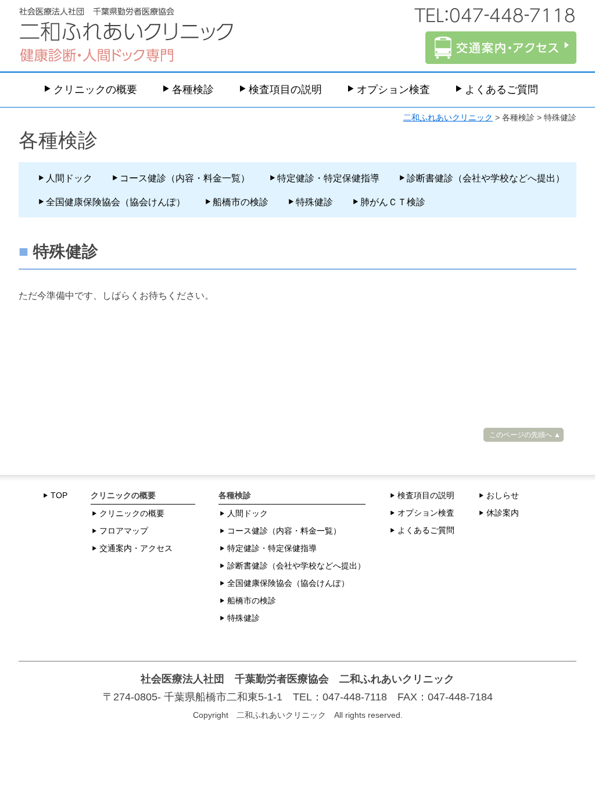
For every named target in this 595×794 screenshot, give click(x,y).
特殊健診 (314, 202)
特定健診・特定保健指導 (328, 178)
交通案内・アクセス (136, 548)
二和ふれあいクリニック (448, 117)
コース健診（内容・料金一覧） (185, 178)
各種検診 (193, 89)
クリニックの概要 (95, 89)
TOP (59, 495)
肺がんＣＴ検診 (392, 202)
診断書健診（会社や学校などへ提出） (486, 178)
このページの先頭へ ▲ (525, 435)
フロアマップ (123, 530)
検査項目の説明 (285, 89)
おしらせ (502, 495)
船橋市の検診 (240, 202)
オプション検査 (393, 89)
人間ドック (69, 178)
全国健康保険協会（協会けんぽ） (115, 202)
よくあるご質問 (501, 89)
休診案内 (502, 512)
